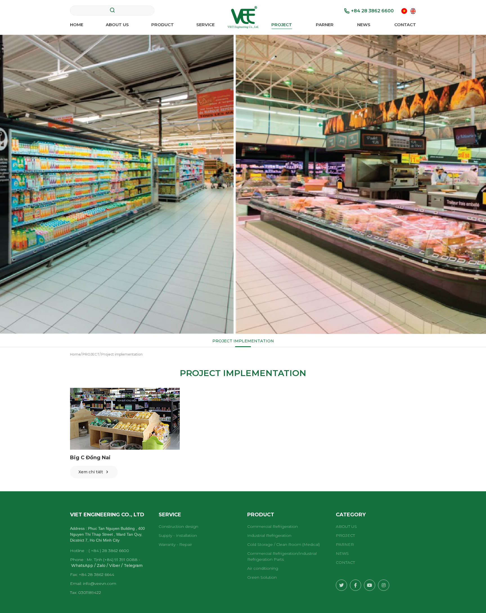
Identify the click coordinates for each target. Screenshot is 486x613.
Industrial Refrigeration (269, 535)
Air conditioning (262, 568)
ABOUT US (117, 24)
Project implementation (243, 340)
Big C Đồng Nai (90, 457)
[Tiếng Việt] (404, 10)
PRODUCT (162, 24)
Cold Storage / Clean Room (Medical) (283, 544)
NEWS (363, 24)
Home (76, 24)
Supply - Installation (178, 535)
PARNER (325, 24)
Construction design (178, 526)
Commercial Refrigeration (272, 526)
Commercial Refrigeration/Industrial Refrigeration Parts (282, 556)
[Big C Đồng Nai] (125, 419)
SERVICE (205, 24)
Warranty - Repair (175, 544)
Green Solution (262, 577)
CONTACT (405, 24)
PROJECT (281, 24)
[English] (413, 10)
